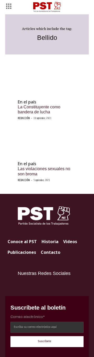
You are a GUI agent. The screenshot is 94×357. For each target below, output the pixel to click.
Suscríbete (44, 341)
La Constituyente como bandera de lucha (39, 109)
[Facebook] (42, 286)
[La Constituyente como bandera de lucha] (47, 81)
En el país (27, 102)
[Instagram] (22, 286)
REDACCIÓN (24, 118)
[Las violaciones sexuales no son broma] (47, 143)
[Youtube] (32, 286)
